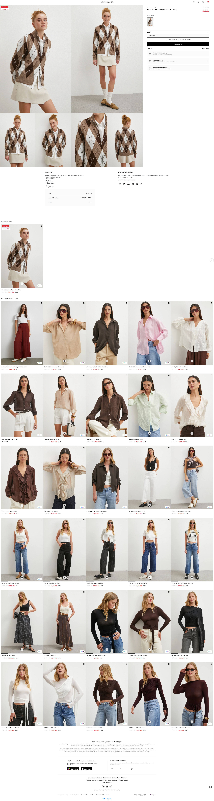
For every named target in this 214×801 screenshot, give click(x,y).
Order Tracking (107, 777)
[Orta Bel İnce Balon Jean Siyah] (64, 549)
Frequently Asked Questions (95, 777)
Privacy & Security (121, 777)
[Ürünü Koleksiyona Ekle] (41, 226)
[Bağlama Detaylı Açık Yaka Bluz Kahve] (149, 622)
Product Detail (205, 48)
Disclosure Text (84, 794)
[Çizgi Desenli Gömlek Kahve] (107, 405)
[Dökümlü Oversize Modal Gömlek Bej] (64, 333)
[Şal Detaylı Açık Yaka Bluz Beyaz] (64, 694)
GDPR (92, 794)
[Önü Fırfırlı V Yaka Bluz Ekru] (192, 405)
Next (208, 7)
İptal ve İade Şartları (113, 780)
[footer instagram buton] (107, 786)
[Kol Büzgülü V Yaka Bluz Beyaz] (192, 333)
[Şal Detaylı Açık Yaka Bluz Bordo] (149, 694)
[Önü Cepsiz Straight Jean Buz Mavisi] (192, 477)
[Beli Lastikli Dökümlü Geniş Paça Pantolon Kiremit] (22, 333)
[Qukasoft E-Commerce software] (107, 799)
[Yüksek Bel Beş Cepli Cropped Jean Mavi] (192, 549)
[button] (207, 2)
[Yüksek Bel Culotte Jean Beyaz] (149, 477)
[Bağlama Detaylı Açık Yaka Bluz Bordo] (192, 694)
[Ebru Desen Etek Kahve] (64, 622)
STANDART (152, 35)
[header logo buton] (107, 2)
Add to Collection (172, 39)
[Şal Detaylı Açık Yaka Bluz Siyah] (192, 622)
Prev (204, 7)
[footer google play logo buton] (73, 768)
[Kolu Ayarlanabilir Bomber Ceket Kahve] (107, 477)
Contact (89, 780)
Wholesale (108, 782)
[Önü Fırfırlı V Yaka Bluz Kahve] (22, 477)
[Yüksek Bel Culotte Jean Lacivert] (22, 549)
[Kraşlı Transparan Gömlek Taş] (64, 405)
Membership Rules (74, 794)
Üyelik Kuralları (103, 780)
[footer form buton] (132, 769)
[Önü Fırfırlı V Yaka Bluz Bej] (64, 477)
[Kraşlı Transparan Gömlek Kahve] (22, 405)
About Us (114, 777)
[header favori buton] (203, 2)
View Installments (168, 54)
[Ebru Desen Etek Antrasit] (22, 622)
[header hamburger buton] (6, 2)
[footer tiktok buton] (111, 786)
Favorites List (95, 780)
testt (104, 782)
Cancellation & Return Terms (102, 794)
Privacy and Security (62, 794)
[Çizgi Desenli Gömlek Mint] (149, 405)
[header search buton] (193, 2)
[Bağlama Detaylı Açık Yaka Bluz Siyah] (107, 622)
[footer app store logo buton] (86, 769)
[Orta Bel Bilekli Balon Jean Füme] (107, 549)
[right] (211, 260)
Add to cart (178, 44)
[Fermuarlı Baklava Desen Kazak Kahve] (22, 256)
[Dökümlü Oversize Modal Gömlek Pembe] (149, 333)
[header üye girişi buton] (198, 2)
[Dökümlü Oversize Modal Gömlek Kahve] (107, 333)
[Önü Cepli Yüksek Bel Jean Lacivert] (149, 549)
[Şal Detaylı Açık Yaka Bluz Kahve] (107, 694)
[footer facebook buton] (103, 786)
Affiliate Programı (123, 780)
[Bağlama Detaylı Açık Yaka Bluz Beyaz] (22, 694)
